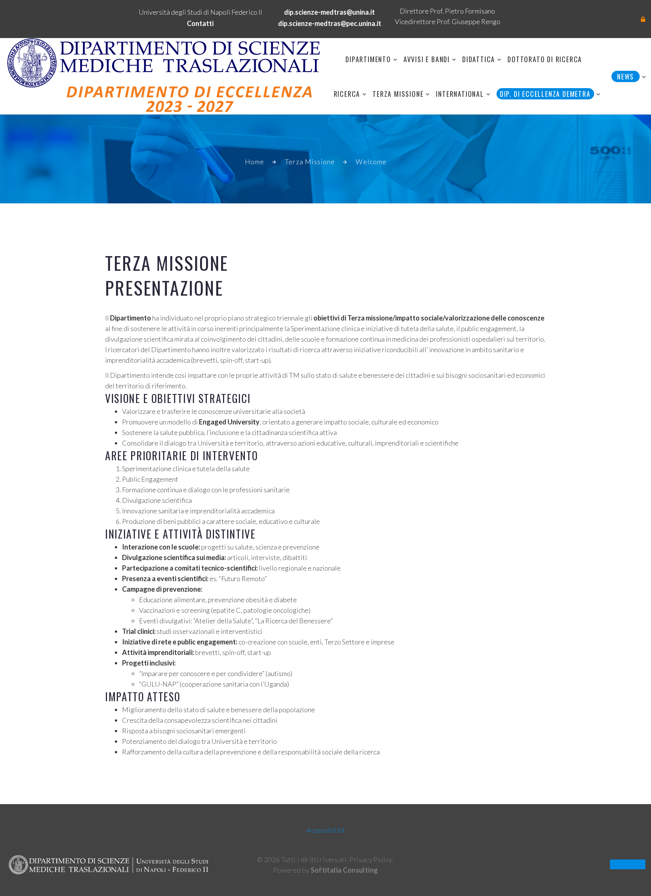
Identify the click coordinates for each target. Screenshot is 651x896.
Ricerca (347, 94)
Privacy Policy (370, 859)
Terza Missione (398, 94)
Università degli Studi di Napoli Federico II (200, 12)
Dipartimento (368, 59)
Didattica (478, 59)
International (460, 94)
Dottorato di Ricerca (544, 59)
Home (254, 161)
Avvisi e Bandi (426, 59)
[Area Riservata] (643, 19)
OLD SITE (627, 864)
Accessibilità (325, 830)
